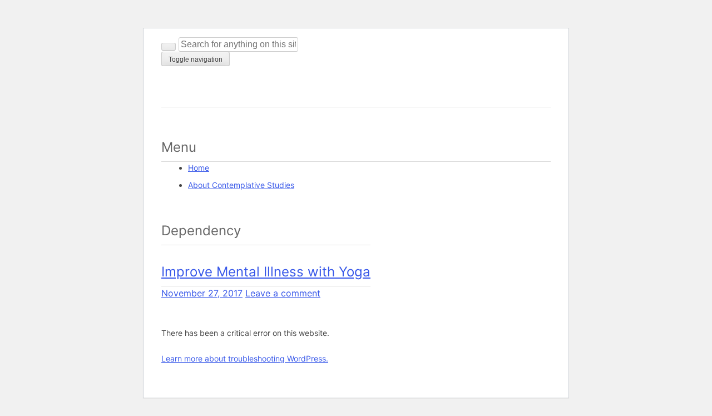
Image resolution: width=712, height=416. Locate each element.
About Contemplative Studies (241, 185)
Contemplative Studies (233, 93)
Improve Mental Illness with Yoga (265, 272)
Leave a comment (282, 293)
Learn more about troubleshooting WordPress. (244, 358)
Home (198, 167)
